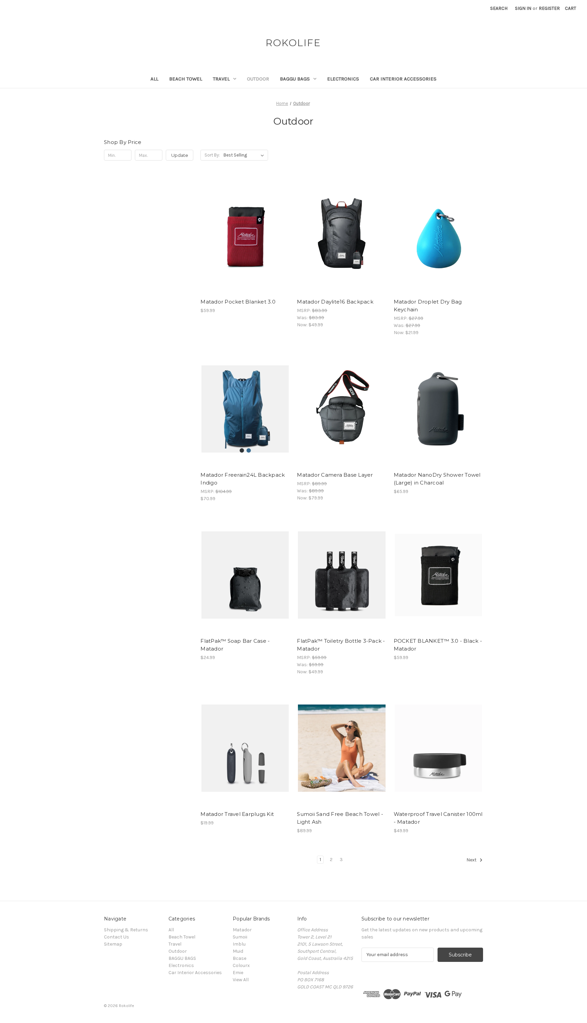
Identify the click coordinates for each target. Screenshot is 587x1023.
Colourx (241, 965)
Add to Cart (342, 248)
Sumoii (240, 937)
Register (549, 8)
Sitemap (113, 944)
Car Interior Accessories (403, 79)
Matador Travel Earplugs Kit (237, 814)
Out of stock (245, 248)
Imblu (239, 944)
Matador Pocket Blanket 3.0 (237, 301)
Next (472, 860)
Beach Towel (185, 79)
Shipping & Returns (126, 930)
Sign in (523, 8)
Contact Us (116, 937)
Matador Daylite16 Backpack (335, 301)
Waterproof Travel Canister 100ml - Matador (438, 818)
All (154, 79)
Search (499, 8)
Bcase (239, 958)
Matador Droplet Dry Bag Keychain (428, 305)
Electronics (343, 79)
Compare (243, 236)
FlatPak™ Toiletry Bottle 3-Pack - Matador (341, 645)
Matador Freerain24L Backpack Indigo (242, 479)
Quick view (244, 223)
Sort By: (212, 155)
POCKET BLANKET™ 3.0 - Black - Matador (438, 645)
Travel (221, 79)
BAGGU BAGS (295, 79)
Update (179, 155)
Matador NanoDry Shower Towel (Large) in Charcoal (437, 479)
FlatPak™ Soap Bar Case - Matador (235, 645)
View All (241, 980)
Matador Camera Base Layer (335, 475)
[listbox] (245, 155)
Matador (242, 930)
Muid (238, 951)
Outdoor (258, 79)
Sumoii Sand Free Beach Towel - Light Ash (340, 818)
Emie (238, 972)
